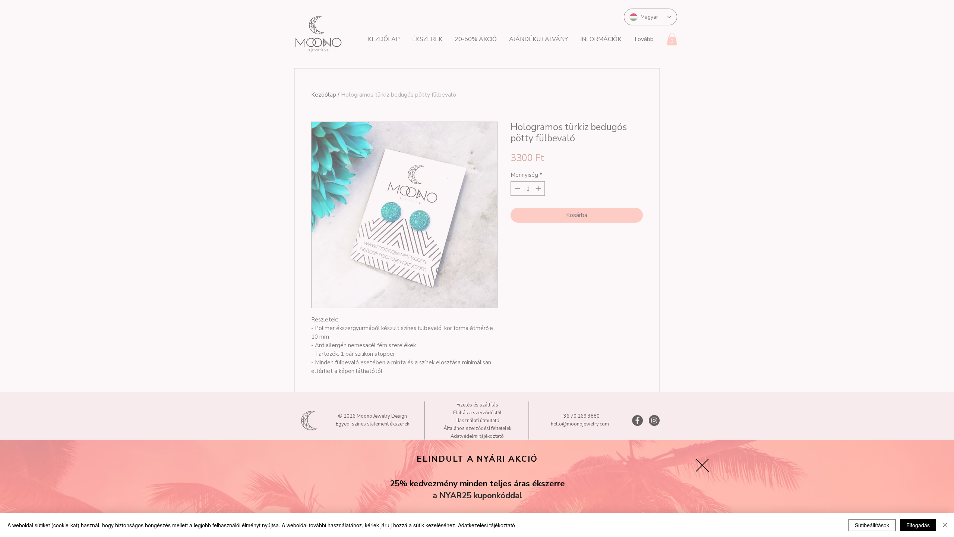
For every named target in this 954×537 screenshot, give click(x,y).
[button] (702, 465)
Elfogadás (918, 525)
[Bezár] (945, 525)
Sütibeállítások (872, 525)
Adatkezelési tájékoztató (486, 525)
